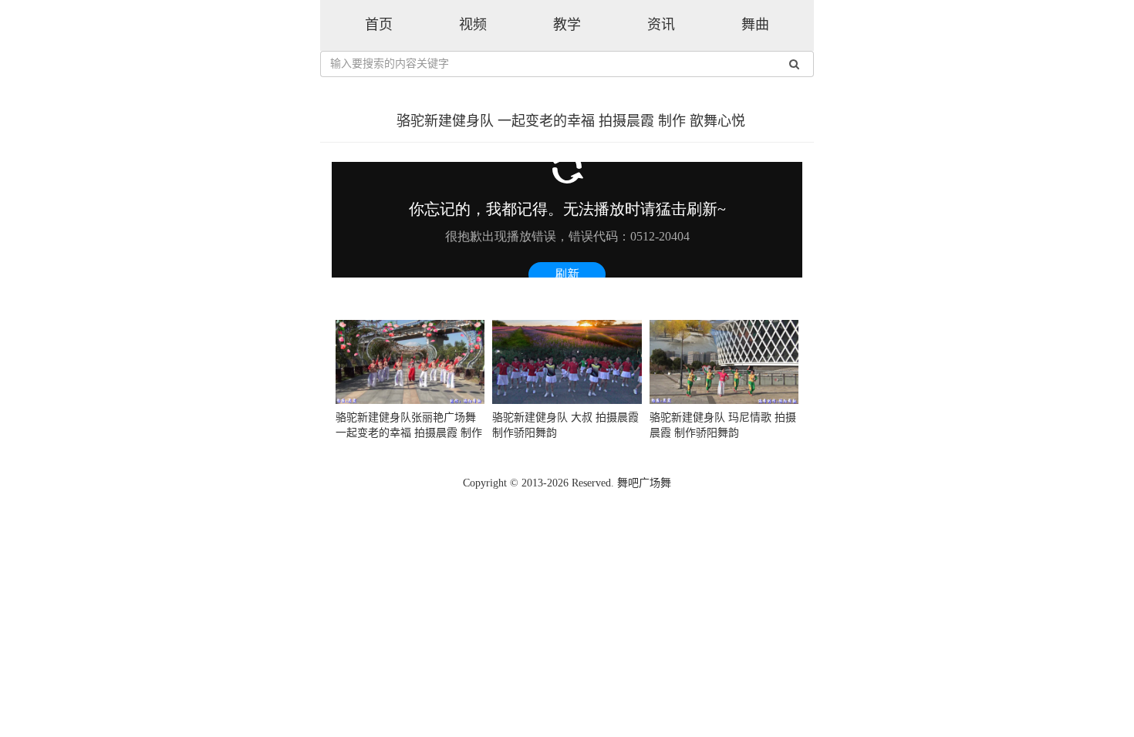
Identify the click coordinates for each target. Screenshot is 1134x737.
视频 (473, 24)
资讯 (661, 24)
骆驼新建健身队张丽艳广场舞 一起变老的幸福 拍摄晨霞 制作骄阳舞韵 (409, 433)
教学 (567, 24)
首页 (379, 24)
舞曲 (755, 24)
